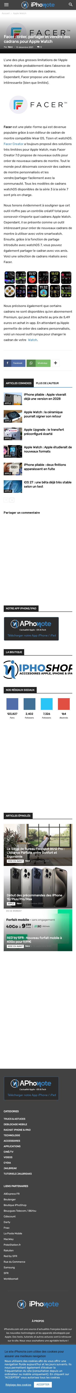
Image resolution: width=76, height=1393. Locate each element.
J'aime (12, 699)
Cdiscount (9, 1216)
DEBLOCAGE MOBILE (15, 1124)
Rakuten (8, 1250)
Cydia (7, 1162)
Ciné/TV (8, 1151)
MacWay (9, 1239)
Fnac (7, 1227)
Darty (7, 1222)
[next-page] (12, 500)
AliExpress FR (12, 1193)
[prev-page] (6, 500)
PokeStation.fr (12, 1244)
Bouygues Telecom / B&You (20, 1210)
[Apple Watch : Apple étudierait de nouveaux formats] (13, 451)
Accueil (6, 13)
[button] (6, 5)
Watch (32, 340)
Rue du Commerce (14, 1261)
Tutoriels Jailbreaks (18, 1173)
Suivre (29, 699)
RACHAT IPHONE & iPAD (17, 1129)
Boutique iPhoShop (15, 1205)
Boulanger (10, 1199)
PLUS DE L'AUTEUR (47, 383)
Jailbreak (10, 1168)
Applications (12, 1146)
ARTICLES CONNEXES (19, 383)
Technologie (12, 1135)
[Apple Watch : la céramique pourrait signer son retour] (13, 416)
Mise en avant (15, 861)
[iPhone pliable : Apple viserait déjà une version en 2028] (13, 398)
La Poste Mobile (13, 1233)
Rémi (10, 47)
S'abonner (63, 699)
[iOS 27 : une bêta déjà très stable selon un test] (13, 486)
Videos (8, 1157)
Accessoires (12, 1140)
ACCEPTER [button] (43, 1384)
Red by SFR (10, 1256)
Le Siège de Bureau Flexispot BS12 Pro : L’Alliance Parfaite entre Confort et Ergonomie (35, 852)
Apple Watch (19, 13)
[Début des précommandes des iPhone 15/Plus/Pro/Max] (38, 888)
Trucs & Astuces (14, 1119)
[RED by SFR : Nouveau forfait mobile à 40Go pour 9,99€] (38, 930)
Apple (8, 403)
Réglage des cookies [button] (18, 1384)
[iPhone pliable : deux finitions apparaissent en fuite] (13, 469)
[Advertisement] (38, 768)
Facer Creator (13, 144)
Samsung (9, 1267)
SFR (6, 1273)
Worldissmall (11, 1278)
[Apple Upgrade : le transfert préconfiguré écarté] (13, 434)
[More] (55, 363)
